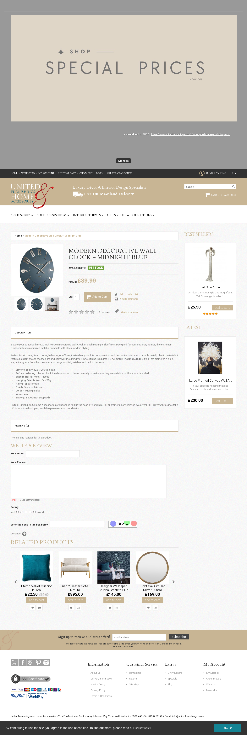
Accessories (20, 215)
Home (14, 173)
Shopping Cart (67, 173)
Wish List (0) (28, 173)
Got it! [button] (228, 728)
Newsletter (212, 690)
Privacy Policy (98, 690)
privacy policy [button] (143, 727)
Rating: (15, 507)
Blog (170, 684)
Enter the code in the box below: (30, 524)
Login (99, 173)
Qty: (71, 296)
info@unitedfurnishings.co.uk (188, 716)
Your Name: (18, 453)
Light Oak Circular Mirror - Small (152, 588)
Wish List (211, 684)
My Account (46, 173)
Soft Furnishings (52, 215)
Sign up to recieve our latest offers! (84, 637)
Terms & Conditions (101, 696)
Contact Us (135, 672)
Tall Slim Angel (210, 287)
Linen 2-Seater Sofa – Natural (75, 588)
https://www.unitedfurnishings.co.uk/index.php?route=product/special (190, 134)
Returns (133, 678)
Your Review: (18, 462)
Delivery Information (101, 678)
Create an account (119, 173)
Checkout (85, 173)
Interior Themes (87, 215)
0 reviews (104, 312)
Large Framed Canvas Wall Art (210, 380)
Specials (172, 678)
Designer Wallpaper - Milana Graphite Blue (113, 588)
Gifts (111, 215)
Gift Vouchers (175, 672)
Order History (213, 678)
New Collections (137, 215)
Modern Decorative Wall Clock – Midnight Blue (53, 235)
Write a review (129, 312)
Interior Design (98, 684)
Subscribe (179, 636)
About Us (96, 672)
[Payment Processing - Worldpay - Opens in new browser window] (37, 695)
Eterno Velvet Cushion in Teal (36, 588)
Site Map (134, 684)
